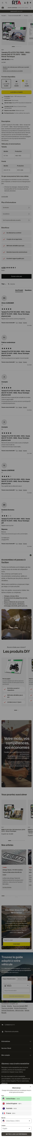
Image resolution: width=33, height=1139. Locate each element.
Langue (3, 1125)
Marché (3, 1117)
